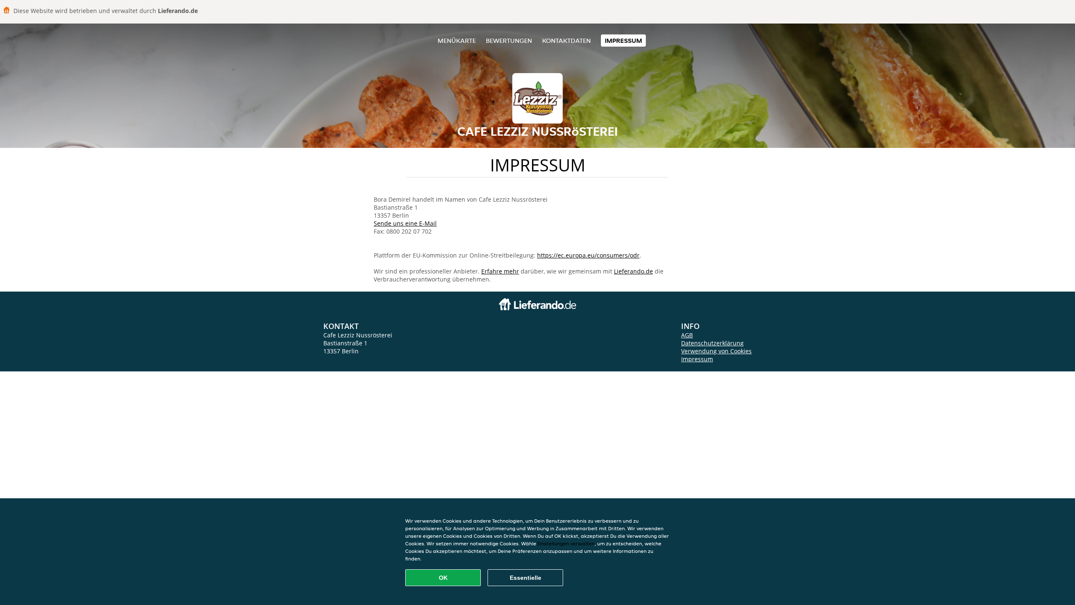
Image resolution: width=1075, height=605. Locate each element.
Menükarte (457, 40)
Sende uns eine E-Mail (405, 223)
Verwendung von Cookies (716, 351)
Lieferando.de (633, 271)
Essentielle (525, 577)
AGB (687, 335)
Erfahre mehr (500, 271)
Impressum (623, 40)
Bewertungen (509, 40)
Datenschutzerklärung (712, 343)
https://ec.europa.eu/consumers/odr (588, 255)
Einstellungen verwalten (566, 543)
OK (443, 577)
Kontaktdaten (566, 40)
